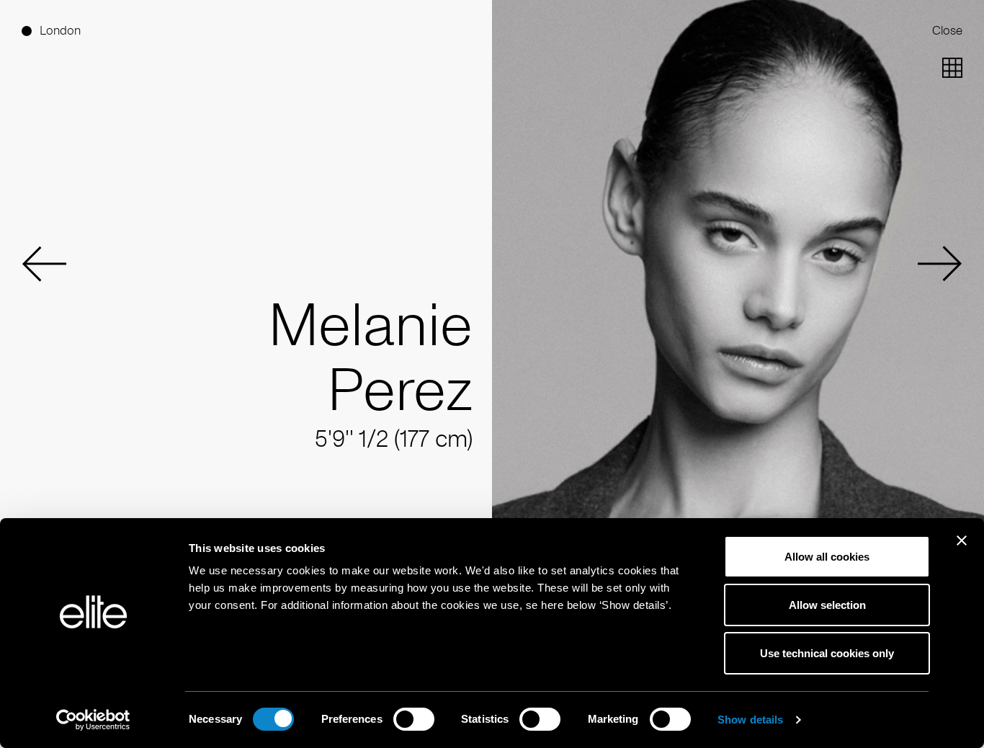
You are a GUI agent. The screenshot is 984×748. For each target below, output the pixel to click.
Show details (750, 719)
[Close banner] (962, 549)
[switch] (413, 719)
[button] (44, 264)
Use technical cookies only (827, 653)
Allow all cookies (826, 557)
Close (947, 30)
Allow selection (827, 605)
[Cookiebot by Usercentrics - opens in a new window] (93, 720)
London (60, 30)
